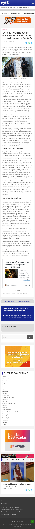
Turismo (4, 422)
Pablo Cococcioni (14, 84)
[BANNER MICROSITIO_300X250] (17, 431)
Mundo (4, 393)
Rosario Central (7, 409)
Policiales (5, 399)
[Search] (30, 337)
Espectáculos (6, 387)
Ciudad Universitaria (8, 381)
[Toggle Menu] (33, 3)
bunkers (8, 294)
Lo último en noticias (15, 459)
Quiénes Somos (6, 501)
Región (4, 30)
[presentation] (30, 460)
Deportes (5, 383)
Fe (3, 389)
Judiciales (5, 391)
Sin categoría (6, 414)
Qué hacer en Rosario (9, 403)
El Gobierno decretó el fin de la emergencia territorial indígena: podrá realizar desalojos (17, 317)
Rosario (4, 407)
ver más (17, 290)
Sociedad (5, 416)
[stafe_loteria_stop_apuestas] (17, 455)
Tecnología (5, 418)
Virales (4, 424)
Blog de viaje (6, 378)
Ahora (4, 376)
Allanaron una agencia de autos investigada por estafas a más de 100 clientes (17, 486)
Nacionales (5, 395)
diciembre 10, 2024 (7, 41)
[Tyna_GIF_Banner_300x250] (17, 347)
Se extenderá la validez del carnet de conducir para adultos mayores (16, 309)
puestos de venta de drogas (19, 294)
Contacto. (4, 503)
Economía (5, 385)
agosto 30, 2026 (7, 490)
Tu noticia (5, 420)
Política (4, 401)
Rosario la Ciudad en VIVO (10, 412)
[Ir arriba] (32, 521)
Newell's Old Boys (8, 397)
